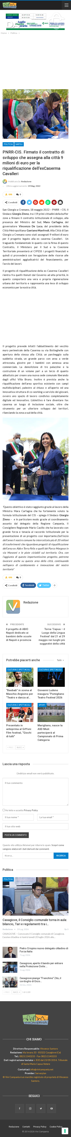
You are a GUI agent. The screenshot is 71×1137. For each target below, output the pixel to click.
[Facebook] (19, 1108)
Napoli (19, 144)
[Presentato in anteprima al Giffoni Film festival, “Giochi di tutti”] (19, 712)
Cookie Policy (56, 1127)
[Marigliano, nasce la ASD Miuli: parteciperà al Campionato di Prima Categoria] (51, 712)
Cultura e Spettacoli (18, 669)
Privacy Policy (31, 810)
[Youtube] (52, 1108)
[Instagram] (30, 1108)
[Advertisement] (35, 61)
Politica (8, 144)
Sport (42, 705)
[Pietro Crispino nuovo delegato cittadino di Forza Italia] (10, 952)
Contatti (26, 1127)
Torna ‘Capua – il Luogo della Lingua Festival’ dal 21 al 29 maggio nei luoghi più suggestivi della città (52, 636)
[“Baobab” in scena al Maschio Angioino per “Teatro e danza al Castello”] (19, 677)
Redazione (14, 1127)
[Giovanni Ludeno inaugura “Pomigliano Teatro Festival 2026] (51, 677)
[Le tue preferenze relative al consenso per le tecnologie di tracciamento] (65, 1131)
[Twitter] (41, 1108)
